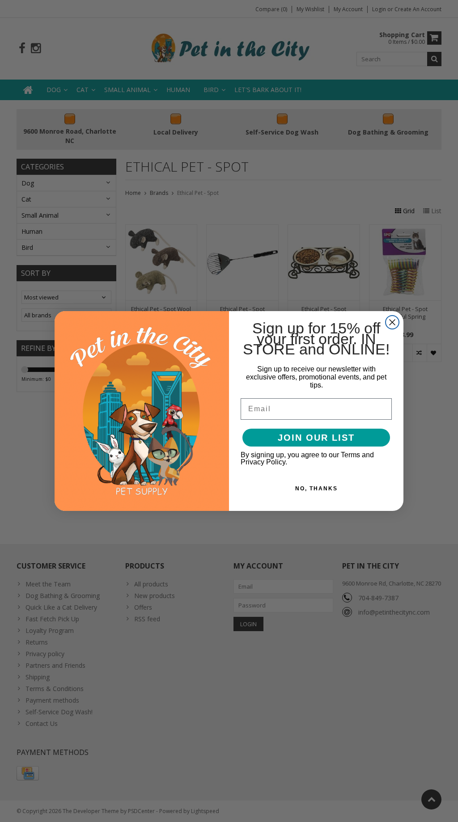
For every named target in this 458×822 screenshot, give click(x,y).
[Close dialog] (392, 322)
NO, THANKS (316, 488)
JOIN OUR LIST (316, 438)
